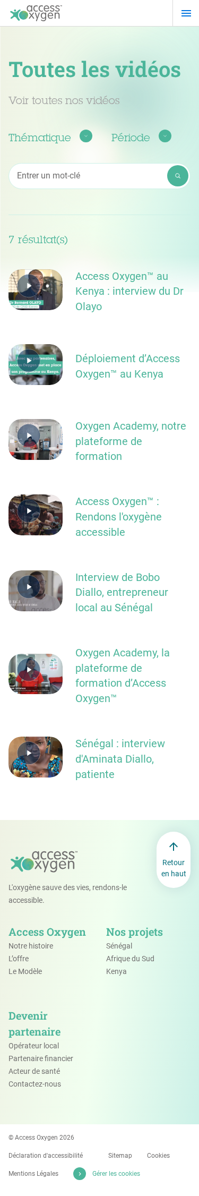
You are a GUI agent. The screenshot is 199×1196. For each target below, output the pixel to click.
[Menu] (186, 13)
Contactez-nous (34, 1084)
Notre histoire (30, 946)
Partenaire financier (40, 1058)
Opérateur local (33, 1045)
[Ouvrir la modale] (35, 289)
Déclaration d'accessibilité (45, 1155)
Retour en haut (173, 868)
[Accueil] (36, 13)
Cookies (158, 1155)
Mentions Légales (33, 1173)
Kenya (116, 971)
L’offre (18, 958)
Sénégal (119, 946)
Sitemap (120, 1155)
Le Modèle (25, 971)
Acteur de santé (34, 1071)
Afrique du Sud (130, 958)
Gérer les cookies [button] (116, 1173)
